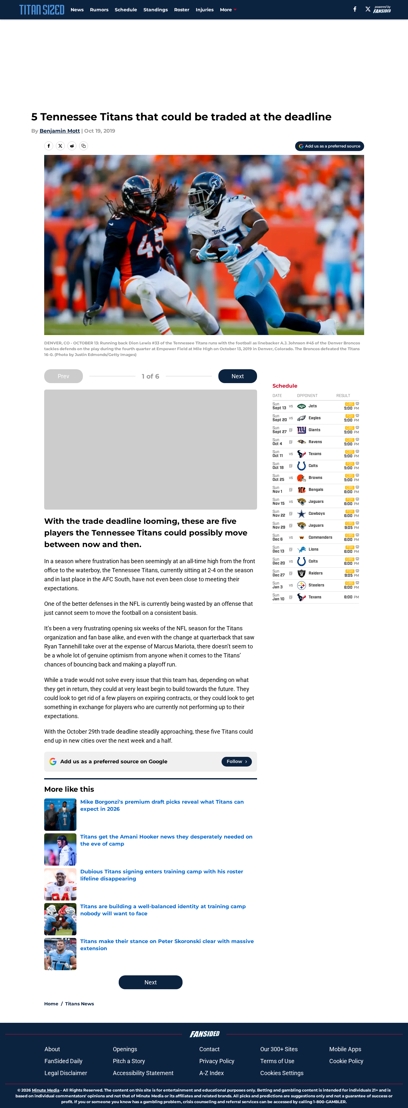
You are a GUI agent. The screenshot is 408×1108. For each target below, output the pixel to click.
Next (238, 376)
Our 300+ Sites (279, 1049)
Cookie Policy (346, 1061)
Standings (156, 10)
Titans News (79, 1004)
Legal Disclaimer (66, 1073)
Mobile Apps (345, 1049)
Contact (209, 1049)
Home (51, 1004)
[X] (368, 9)
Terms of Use (277, 1061)
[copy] (83, 145)
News (77, 10)
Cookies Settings (282, 1073)
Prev (63, 376)
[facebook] (354, 9)
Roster (181, 10)
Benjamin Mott (60, 131)
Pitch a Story (129, 1061)
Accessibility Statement (143, 1073)
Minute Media (45, 1090)
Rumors (99, 10)
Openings (125, 1049)
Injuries (205, 10)
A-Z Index (211, 1073)
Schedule (126, 10)
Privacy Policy (216, 1061)
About (52, 1049)
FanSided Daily (64, 1061)
